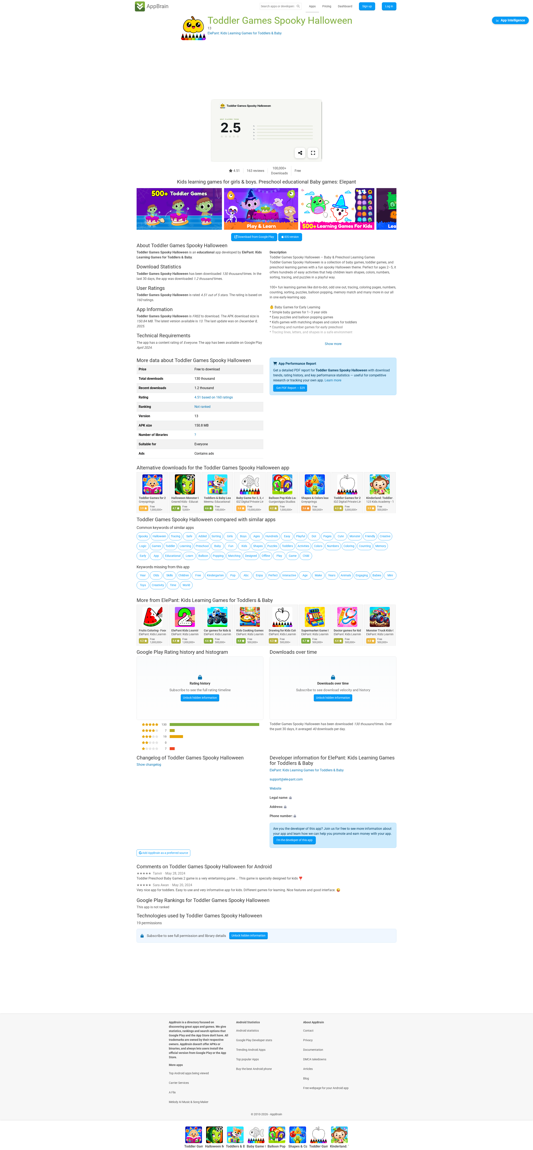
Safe (189, 536)
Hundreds (271, 536)
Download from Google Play (255, 236)
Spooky (143, 536)
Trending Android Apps (250, 1049)
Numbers (333, 546)
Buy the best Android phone (254, 1069)
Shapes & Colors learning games (314, 498)
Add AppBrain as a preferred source (165, 853)
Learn (189, 555)
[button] (333, 797)
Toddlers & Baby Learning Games (217, 498)
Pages (327, 536)
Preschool (202, 546)
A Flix (172, 1092)
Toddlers (287, 546)
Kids (244, 546)
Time (173, 585)
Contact (308, 1030)
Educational (173, 555)
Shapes (258, 546)
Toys (143, 585)
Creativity (158, 585)
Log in (389, 6)
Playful (300, 536)
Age (305, 575)
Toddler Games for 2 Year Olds (152, 498)
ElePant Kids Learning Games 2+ (184, 630)
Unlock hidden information (200, 697)
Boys (243, 536)
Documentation (313, 1049)
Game (292, 555)
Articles (308, 1069)
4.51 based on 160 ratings (213, 397)
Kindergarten (215, 575)
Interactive (289, 575)
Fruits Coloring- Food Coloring (152, 630)
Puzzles (272, 546)
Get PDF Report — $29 (290, 388)
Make (318, 575)
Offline (266, 555)
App (156, 555)
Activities (303, 546)
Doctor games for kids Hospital (347, 630)
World (186, 585)
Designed (251, 555)
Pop (232, 575)
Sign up (367, 6)
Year (143, 575)
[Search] (298, 6)
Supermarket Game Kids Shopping (314, 630)
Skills (169, 575)
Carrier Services (179, 1082)
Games (156, 546)
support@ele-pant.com (286, 779)
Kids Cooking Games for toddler (249, 630)
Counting (365, 546)
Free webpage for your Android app (326, 1088)
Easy (287, 536)
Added (202, 536)
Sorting (216, 536)
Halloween (159, 536)
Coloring (349, 546)
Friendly (370, 536)
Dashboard (345, 6)
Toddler (170, 546)
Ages (256, 536)
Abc (246, 575)
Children (183, 575)
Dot (314, 536)
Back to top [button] (522, 1112)
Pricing (326, 6)
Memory (380, 546)
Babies (376, 575)
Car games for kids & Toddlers (217, 630)
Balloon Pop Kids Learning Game (282, 498)
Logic (142, 546)
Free (198, 575)
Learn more (333, 380)
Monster (355, 536)
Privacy (308, 1040)
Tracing (175, 536)
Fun (230, 546)
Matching (234, 555)
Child (306, 555)
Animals (346, 575)
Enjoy (259, 575)
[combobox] (277, 6)
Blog (306, 1078)
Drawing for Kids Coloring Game (282, 630)
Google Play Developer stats (254, 1040)
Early (143, 555)
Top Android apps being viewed (189, 1073)
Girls (230, 536)
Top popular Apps (247, 1059)
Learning (185, 546)
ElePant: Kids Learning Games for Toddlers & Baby (217, 600)
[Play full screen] (313, 153)
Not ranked (202, 407)
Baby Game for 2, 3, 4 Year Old (249, 498)
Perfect (273, 575)
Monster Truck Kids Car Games (379, 630)
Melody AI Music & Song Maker (188, 1102)
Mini (390, 575)
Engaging (362, 575)
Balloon (203, 555)
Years (331, 575)
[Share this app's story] (300, 153)
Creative (385, 536)
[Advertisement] (261, 70)
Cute (341, 536)
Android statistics (247, 1030)
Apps (312, 6)
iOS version (291, 236)
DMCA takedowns (314, 1059)
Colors (318, 546)
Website (275, 788)
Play (279, 555)
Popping (218, 555)
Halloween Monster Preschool (184, 498)
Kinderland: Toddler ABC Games (379, 498)
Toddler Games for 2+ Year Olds (347, 498)
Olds (156, 575)
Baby (217, 546)
